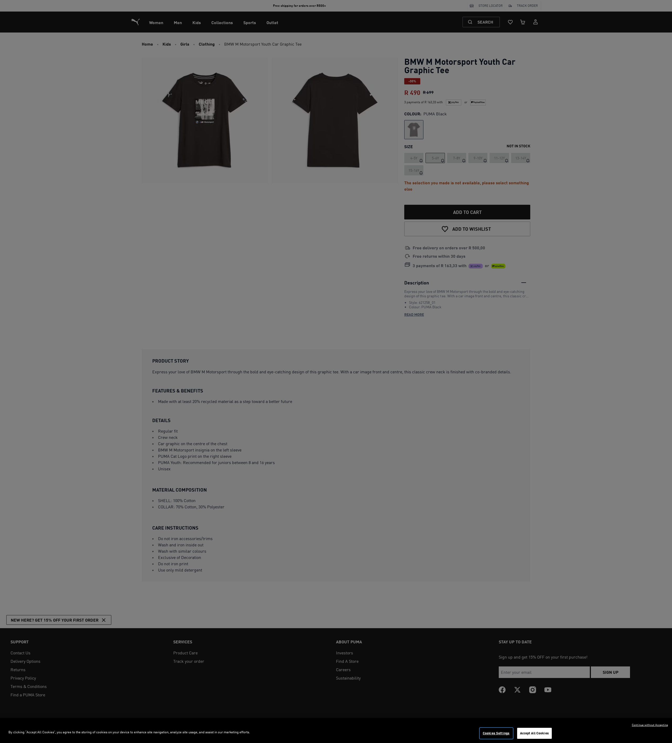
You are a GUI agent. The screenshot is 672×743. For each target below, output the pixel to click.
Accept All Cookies (534, 733)
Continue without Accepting (650, 725)
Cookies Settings (496, 733)
